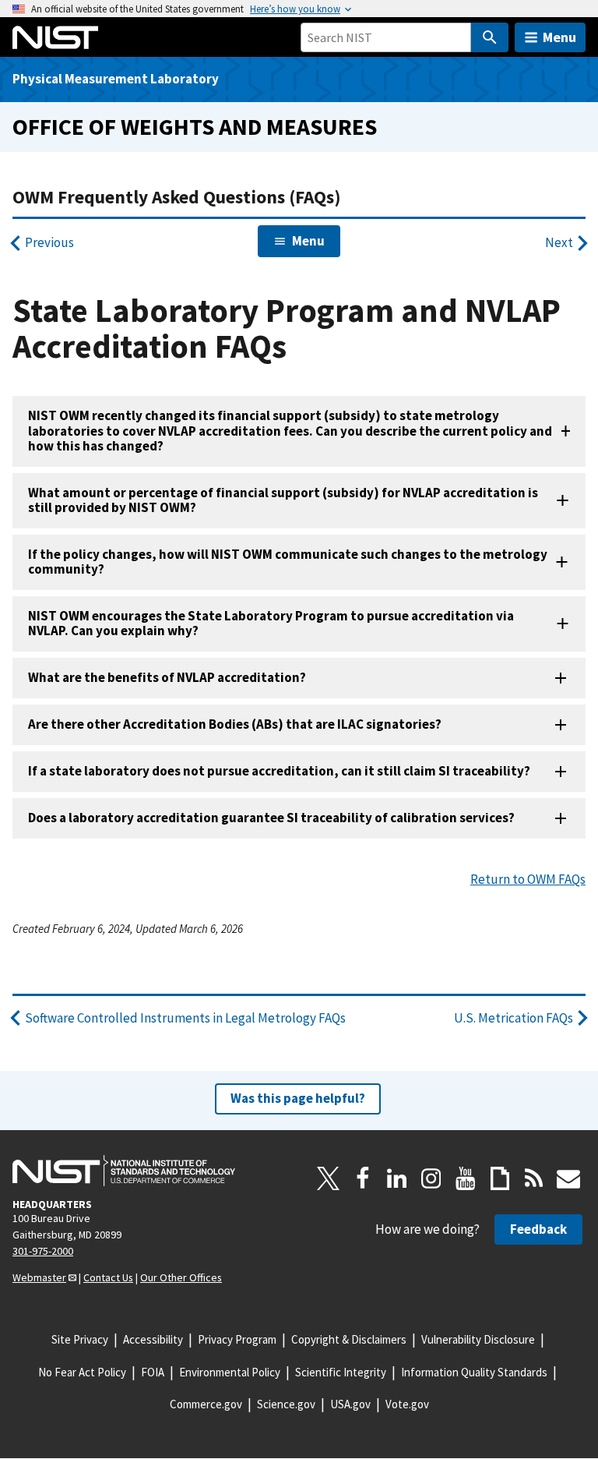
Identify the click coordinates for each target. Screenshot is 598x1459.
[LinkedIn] (397, 1178)
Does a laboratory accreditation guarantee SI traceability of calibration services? (271, 817)
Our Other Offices (181, 1277)
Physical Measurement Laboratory (115, 78)
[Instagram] (431, 1178)
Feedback (538, 1229)
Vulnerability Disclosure (478, 1339)
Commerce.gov (206, 1404)
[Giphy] (500, 1178)
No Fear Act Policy (82, 1372)
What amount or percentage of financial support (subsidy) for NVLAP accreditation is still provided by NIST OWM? (283, 500)
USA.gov (350, 1404)
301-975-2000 (42, 1251)
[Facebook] (363, 1178)
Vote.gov (407, 1404)
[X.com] (328, 1178)
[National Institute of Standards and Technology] (123, 1170)
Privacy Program (237, 1339)
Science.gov (286, 1404)
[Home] (55, 37)
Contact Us (108, 1277)
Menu (559, 37)
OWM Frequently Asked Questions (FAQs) (176, 196)
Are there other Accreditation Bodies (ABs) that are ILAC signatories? (234, 724)
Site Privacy (79, 1339)
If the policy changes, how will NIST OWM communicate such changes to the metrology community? (287, 562)
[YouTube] (465, 1178)
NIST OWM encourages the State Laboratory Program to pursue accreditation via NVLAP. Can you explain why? (271, 623)
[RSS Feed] (534, 1178)
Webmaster (39, 1277)
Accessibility (153, 1339)
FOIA (152, 1372)
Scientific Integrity (340, 1372)
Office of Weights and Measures (194, 126)
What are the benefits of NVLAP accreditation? (167, 677)
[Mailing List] (568, 1178)
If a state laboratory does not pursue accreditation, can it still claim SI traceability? (280, 770)
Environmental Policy (229, 1372)
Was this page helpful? (297, 1098)
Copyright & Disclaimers (348, 1339)
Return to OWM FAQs (528, 879)
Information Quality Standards (474, 1372)
